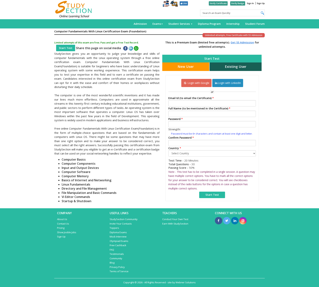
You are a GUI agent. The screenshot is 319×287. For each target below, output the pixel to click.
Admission (140, 24)
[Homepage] (73, 9)
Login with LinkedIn (229, 83)
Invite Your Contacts (121, 223)
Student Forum (255, 24)
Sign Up (261, 3)
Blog (112, 262)
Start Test (65, 48)
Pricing (60, 228)
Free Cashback (118, 245)
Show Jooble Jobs (66, 232)
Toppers (114, 228)
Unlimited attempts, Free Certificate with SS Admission (233, 35)
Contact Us (63, 223)
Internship (233, 24)
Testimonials (117, 254)
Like (184, 3)
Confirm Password (181, 137)
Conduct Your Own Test (175, 219)
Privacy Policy (117, 267)
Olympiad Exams (119, 241)
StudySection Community (124, 219)
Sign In (250, 3)
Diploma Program (209, 24)
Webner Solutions (186, 282)
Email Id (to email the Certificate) (191, 98)
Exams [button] (156, 24)
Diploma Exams (118, 232)
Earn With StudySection (175, 223)
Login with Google (198, 83)
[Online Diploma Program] (174, 4)
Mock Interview (118, 236)
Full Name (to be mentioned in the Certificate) (199, 108)
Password (175, 119)
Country (174, 148)
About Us (62, 219)
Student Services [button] (179, 24)
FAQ (112, 249)
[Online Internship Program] (166, 4)
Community (116, 258)
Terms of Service (119, 271)
